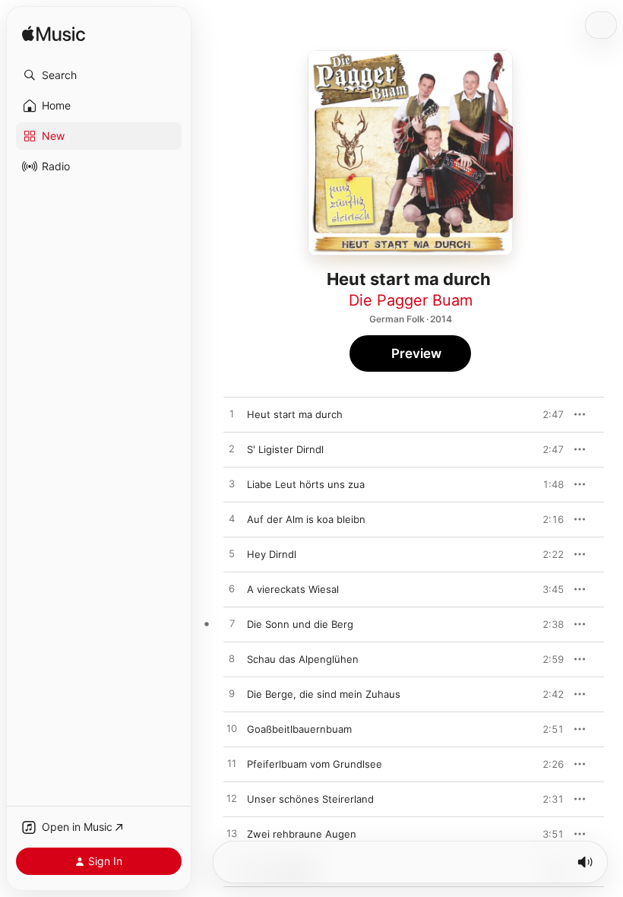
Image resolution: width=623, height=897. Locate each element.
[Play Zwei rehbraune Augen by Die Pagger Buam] (232, 834)
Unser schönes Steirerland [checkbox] (310, 799)
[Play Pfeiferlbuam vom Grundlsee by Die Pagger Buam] (232, 764)
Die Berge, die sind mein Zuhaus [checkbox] (323, 694)
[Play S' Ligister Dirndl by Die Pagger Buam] (232, 449)
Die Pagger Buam (411, 300)
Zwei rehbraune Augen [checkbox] (301, 834)
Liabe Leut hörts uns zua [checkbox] (306, 484)
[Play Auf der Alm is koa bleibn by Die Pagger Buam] (232, 519)
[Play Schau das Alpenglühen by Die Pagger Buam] (232, 659)
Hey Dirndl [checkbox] (271, 554)
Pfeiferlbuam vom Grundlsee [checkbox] (314, 764)
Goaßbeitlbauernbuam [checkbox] (299, 729)
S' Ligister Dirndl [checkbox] (285, 449)
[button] (99, 75)
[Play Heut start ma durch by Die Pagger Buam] (232, 414)
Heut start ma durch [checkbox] (295, 414)
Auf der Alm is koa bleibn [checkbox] (306, 519)
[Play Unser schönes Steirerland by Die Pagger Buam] (232, 799)
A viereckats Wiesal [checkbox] (293, 589)
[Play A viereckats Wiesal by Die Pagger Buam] (232, 589)
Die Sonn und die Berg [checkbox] (300, 624)
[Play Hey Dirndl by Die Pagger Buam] (232, 554)
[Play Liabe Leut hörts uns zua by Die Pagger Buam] (232, 484)
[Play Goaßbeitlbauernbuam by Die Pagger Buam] (232, 729)
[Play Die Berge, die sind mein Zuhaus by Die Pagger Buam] (232, 694)
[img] (53, 34)
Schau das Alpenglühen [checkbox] (303, 659)
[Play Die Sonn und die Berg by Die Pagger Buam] (232, 624)
